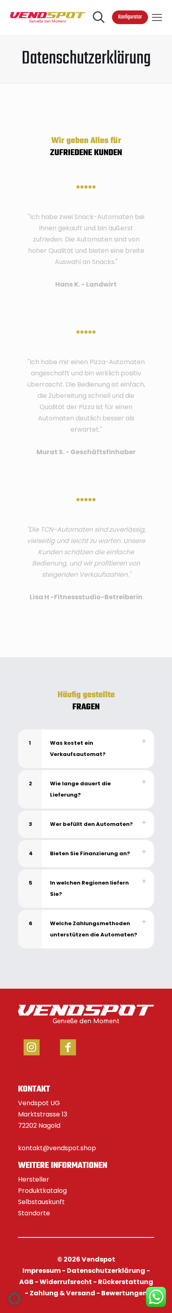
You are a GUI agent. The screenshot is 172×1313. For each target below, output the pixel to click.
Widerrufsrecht (66, 1281)
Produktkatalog (42, 1190)
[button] (86, 748)
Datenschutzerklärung (106, 1270)
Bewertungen (124, 1293)
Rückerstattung (125, 1281)
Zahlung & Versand (62, 1293)
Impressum (41, 1270)
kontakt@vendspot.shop (57, 1148)
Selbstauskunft (41, 1201)
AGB (26, 1281)
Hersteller (33, 1179)
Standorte (34, 1213)
